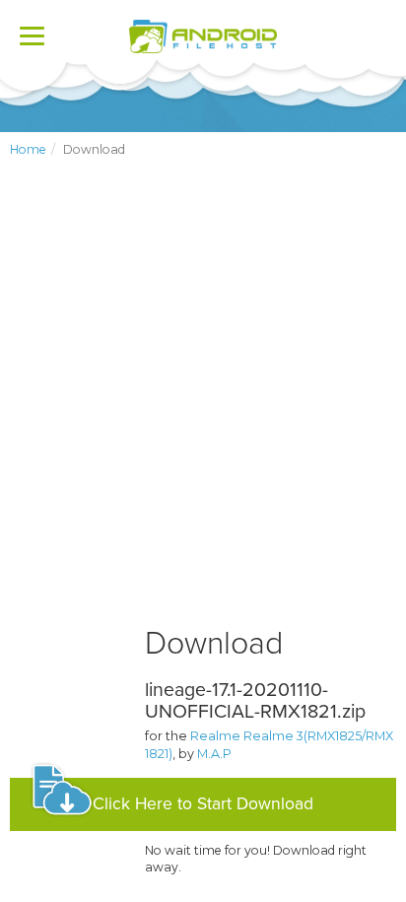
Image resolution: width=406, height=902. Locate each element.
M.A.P (214, 753)
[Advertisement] (203, 408)
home (28, 149)
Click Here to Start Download (203, 804)
